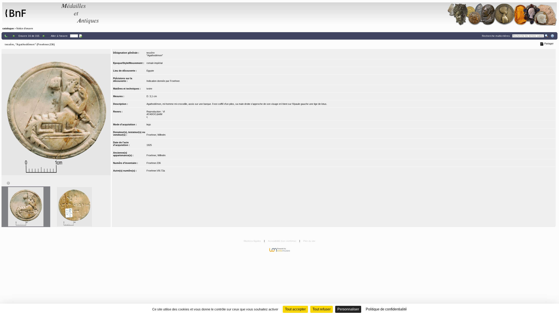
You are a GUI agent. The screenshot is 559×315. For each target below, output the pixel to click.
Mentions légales (252, 241)
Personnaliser (348, 309)
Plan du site (309, 241)
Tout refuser (321, 309)
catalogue (8, 28)
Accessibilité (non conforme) (282, 241)
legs (149, 124)
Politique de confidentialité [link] (386, 309)
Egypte (150, 70)
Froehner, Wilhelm (156, 134)
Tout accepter (295, 309)
